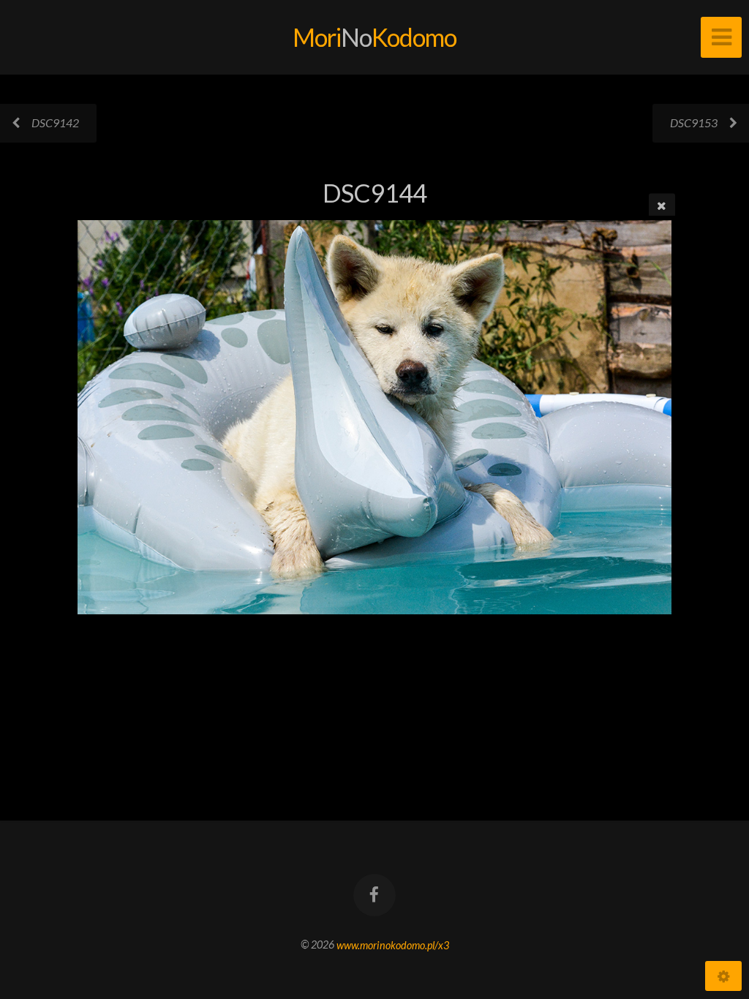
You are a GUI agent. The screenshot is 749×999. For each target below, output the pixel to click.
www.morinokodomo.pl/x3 (392, 944)
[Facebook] (374, 895)
